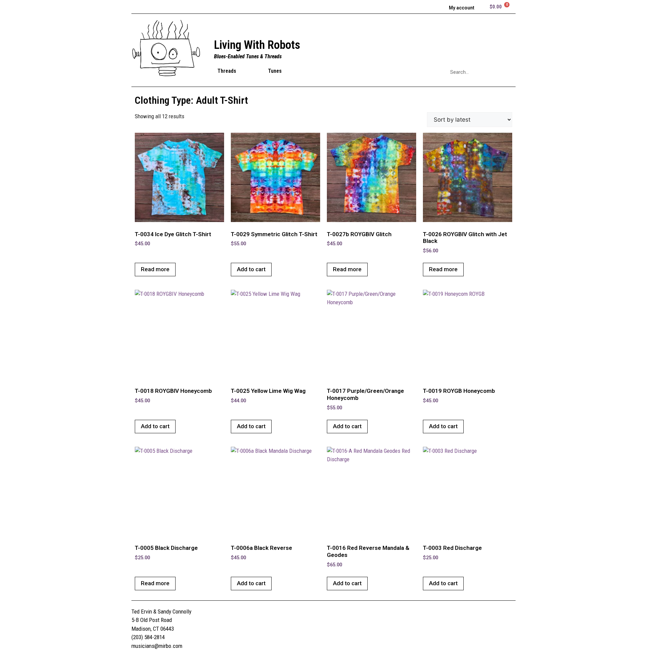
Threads (226, 71)
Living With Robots (257, 45)
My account (461, 7)
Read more (155, 269)
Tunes (275, 71)
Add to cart (251, 269)
